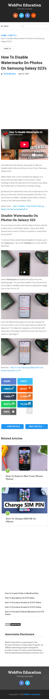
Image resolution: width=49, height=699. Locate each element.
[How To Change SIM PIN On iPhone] (24, 500)
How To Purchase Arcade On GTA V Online (23, 607)
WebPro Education (24, 5)
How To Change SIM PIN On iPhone (21, 520)
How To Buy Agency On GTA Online (19, 598)
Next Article (35, 426)
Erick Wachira (10, 74)
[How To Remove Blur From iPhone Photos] (24, 458)
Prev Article (13, 426)
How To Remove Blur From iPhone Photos (24, 477)
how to (7, 49)
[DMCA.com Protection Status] (13, 627)
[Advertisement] (24, 103)
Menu (6, 26)
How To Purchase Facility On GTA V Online (23, 602)
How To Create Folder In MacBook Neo (22, 593)
